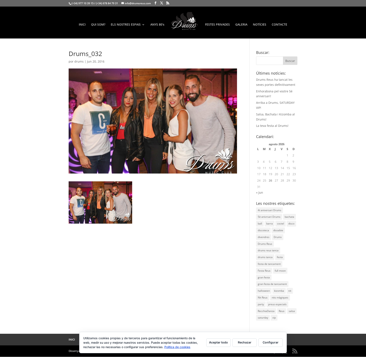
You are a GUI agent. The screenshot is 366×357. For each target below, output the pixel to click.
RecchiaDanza (266, 311)
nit (289, 291)
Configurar (271, 342)
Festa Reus (264, 270)
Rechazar (244, 342)
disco (291, 223)
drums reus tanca (268, 250)
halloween (264, 291)
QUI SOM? (98, 24)
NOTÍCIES (259, 24)
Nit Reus (263, 297)
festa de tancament (269, 264)
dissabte (278, 230)
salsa (292, 311)
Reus (281, 311)
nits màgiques (280, 297)
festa (280, 257)
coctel (280, 223)
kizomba (279, 291)
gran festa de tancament (272, 284)
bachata (289, 217)
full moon (280, 270)
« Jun (259, 192)
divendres (263, 237)
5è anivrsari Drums (269, 217)
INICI (82, 24)
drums (79, 61)
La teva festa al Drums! (272, 126)
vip (274, 317)
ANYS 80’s (157, 24)
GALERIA (241, 24)
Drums (278, 237)
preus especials (277, 304)
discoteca (263, 230)
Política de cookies (177, 347)
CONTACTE (279, 24)
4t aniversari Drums (269, 210)
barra (269, 223)
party (261, 304)
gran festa (264, 277)
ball (260, 223)
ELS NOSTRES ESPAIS (126, 24)
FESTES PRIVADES (217, 24)
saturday (263, 317)
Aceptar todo (218, 342)
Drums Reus (265, 244)
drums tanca (265, 257)
